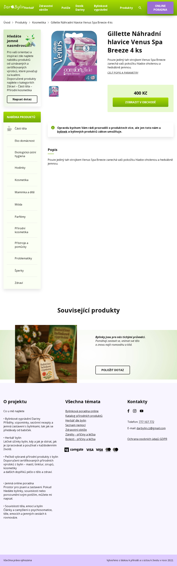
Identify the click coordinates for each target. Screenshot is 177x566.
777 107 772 (146, 422)
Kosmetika (39, 22)
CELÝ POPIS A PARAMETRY (123, 72)
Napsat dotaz (22, 99)
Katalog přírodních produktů (84, 416)
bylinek (62, 131)
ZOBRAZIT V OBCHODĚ (140, 102)
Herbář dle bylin (75, 420)
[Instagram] (134, 411)
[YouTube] (141, 411)
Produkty (21, 22)
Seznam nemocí (75, 425)
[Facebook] (128, 411)
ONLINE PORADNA (160, 8)
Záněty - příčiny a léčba (80, 434)
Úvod (6, 22)
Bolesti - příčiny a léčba (80, 439)
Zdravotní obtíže (76, 430)
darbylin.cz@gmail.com (151, 428)
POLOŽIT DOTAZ (112, 370)
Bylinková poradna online (82, 411)
